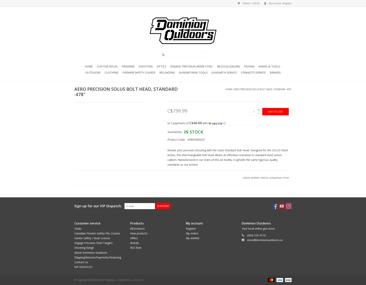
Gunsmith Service (224, 72)
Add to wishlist (251, 177)
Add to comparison (272, 177)
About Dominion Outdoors (90, 252)
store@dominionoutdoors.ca (265, 240)
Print (286, 177)
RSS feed (135, 247)
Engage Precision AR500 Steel (191, 66)
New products (139, 233)
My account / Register (280, 3)
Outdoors (93, 72)
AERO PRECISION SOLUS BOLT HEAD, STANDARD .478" (263, 89)
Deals (77, 228)
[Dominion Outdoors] (183, 31)
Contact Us (81, 262)
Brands (275, 72)
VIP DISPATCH (83, 267)
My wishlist (192, 238)
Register (191, 228)
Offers (134, 238)
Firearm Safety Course (138, 72)
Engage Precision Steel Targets (93, 243)
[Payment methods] (270, 280)
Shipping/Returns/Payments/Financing (97, 257)
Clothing (111, 72)
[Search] (162, 55)
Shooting (146, 66)
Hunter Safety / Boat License (92, 238)
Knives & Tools (269, 66)
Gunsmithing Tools (193, 72)
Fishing (249, 66)
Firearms (128, 66)
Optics (161, 66)
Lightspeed (137, 280)
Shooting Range (84, 247)
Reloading (167, 72)
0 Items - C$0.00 (251, 3)
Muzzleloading (228, 66)
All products (137, 228)
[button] (229, 123)
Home (89, 66)
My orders (192, 233)
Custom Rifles (107, 66)
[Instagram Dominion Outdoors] (289, 206)
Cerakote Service (253, 72)
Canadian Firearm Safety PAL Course (97, 233)
